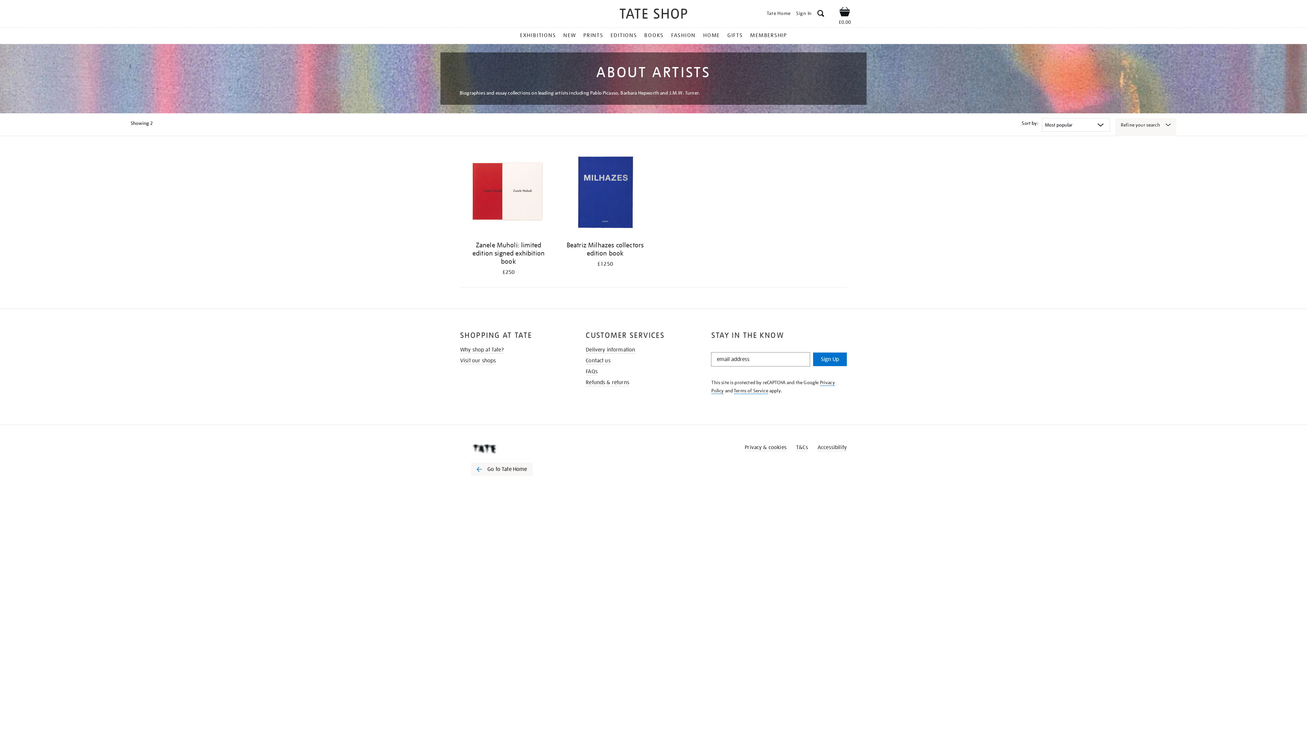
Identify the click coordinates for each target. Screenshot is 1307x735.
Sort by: (1030, 123)
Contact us (598, 360)
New (569, 35)
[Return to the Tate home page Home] (653, 15)
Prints (593, 35)
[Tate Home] (514, 449)
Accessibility (832, 447)
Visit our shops (478, 360)
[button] (820, 14)
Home (711, 35)
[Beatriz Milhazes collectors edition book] (605, 193)
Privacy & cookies (766, 447)
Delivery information (610, 349)
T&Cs (802, 447)
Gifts (735, 35)
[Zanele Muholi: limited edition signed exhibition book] (508, 193)
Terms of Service (751, 391)
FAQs (592, 371)
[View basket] (844, 13)
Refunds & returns (607, 382)
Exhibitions (538, 35)
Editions (624, 35)
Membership (768, 35)
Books (654, 35)
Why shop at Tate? (482, 349)
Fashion (683, 35)
